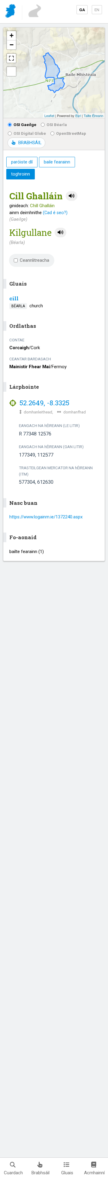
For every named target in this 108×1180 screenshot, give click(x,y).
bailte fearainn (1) (26, 551)
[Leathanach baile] (11, 12)
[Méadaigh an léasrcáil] (11, 58)
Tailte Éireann (93, 115)
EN (96, 9)
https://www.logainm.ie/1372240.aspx (45, 517)
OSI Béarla (56, 124)
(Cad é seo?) (55, 212)
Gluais (67, 1172)
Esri (78, 115)
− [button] (12, 45)
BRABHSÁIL (29, 142)
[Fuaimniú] (71, 196)
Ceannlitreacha (34, 260)
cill (14, 298)
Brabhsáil (41, 1172)
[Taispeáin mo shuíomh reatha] (11, 71)
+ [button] (12, 35)
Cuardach (13, 1172)
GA (82, 9)
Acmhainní (94, 1172)
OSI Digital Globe (30, 133)
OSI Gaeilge (25, 124)
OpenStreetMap (71, 133)
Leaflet (49, 115)
